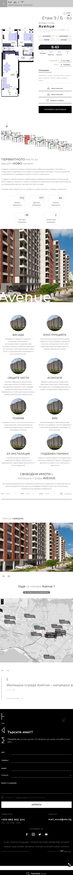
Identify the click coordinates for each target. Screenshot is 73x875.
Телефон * (5, 760)
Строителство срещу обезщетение (45, 842)
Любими (7, 846)
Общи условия (18, 846)
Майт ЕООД (41, 30)
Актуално (65, 842)
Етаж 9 (67, 30)
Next (8, 576)
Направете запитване (55, 110)
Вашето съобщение (9, 783)
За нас (6, 842)
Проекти (48, 30)
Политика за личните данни (47, 846)
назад (68, 13)
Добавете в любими (57, 100)
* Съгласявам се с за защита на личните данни (24, 797)
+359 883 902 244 (13, 819)
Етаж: (22, 493)
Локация (64, 39)
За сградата (46, 36)
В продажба (24, 842)
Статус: (41, 493)
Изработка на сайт (54, 851)
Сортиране (68, 494)
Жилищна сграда (58, 30)
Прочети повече (12, 698)
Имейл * (4, 768)
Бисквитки (29, 846)
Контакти (65, 846)
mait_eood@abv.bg (60, 819)
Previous (4, 576)
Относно (4, 775)
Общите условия (21, 797)
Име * (3, 752)
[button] (29, 616)
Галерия (46, 39)
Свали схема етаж (57, 94)
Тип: (2, 493)
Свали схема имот (57, 88)
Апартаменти (63, 36)
